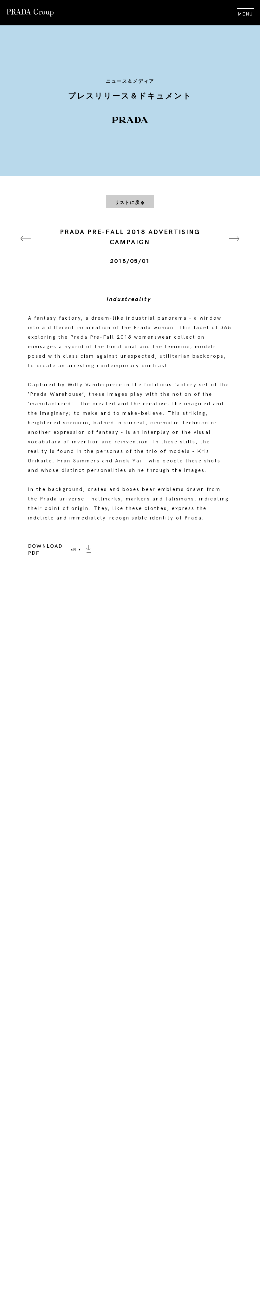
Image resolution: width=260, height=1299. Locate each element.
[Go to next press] (234, 246)
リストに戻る (130, 202)
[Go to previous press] (26, 246)
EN (73, 549)
